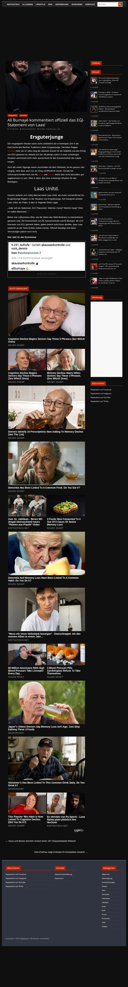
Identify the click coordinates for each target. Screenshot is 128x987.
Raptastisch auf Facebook (101, 390)
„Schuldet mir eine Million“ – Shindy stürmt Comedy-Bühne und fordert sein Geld (110, 180)
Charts (104, 886)
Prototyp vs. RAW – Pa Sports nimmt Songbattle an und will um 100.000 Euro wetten (109, 94)
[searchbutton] (120, 4)
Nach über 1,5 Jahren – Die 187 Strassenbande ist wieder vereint (109, 167)
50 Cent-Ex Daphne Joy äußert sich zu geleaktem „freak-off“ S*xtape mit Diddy (108, 80)
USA (103, 922)
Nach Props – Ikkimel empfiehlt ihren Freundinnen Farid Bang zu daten (109, 206)
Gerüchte (90, 4)
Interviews (77, 4)
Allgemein (27, 4)
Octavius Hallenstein (29, 129)
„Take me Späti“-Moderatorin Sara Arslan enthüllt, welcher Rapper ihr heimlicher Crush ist (110, 280)
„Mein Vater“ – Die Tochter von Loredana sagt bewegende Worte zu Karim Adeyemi (110, 123)
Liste (104, 906)
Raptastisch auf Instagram (101, 394)
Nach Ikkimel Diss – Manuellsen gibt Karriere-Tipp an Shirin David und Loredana (110, 137)
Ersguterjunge (51, 129)
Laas (58, 129)
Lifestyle (40, 4)
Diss (50, 4)
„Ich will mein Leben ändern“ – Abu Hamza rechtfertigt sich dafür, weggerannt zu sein (108, 237)
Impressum (59, 878)
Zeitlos (104, 926)
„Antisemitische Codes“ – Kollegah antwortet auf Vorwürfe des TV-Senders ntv (110, 252)
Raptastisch (13, 4)
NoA (103, 910)
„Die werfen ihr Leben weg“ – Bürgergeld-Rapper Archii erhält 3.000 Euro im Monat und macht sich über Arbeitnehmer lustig (109, 152)
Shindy (51, 174)
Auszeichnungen (108, 882)
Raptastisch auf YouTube (100, 397)
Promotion (106, 918)
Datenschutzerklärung (63, 874)
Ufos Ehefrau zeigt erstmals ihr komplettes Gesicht (61, 852)
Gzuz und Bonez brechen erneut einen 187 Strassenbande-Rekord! (41, 841)
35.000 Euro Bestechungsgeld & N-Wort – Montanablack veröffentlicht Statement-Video (109, 109)
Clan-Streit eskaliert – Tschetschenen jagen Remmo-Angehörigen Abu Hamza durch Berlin (109, 222)
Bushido (42, 129)
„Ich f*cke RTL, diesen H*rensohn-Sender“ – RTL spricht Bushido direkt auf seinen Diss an (110, 266)
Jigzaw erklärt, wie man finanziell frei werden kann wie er (109, 193)
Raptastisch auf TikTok (99, 401)
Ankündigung (61, 4)
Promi (104, 914)
